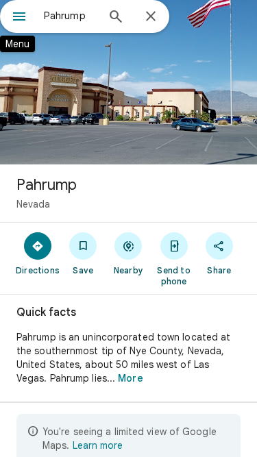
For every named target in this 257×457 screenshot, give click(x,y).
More (130, 378)
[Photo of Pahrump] (128, 82)
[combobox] (70, 16)
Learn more (98, 445)
